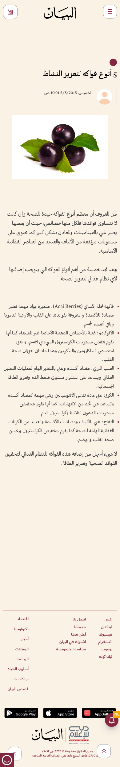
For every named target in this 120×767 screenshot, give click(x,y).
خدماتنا (80, 626)
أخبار (25, 638)
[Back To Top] (104, 751)
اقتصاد (23, 618)
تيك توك (105, 656)
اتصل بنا (79, 619)
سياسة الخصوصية (71, 649)
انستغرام (105, 641)
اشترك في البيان (72, 641)
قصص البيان (18, 688)
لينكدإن (106, 626)
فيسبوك (105, 634)
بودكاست (21, 679)
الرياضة (23, 659)
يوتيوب (107, 649)
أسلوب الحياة (18, 668)
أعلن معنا (78, 634)
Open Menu (110, 11)
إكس (108, 619)
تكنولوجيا (21, 629)
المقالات (22, 649)
